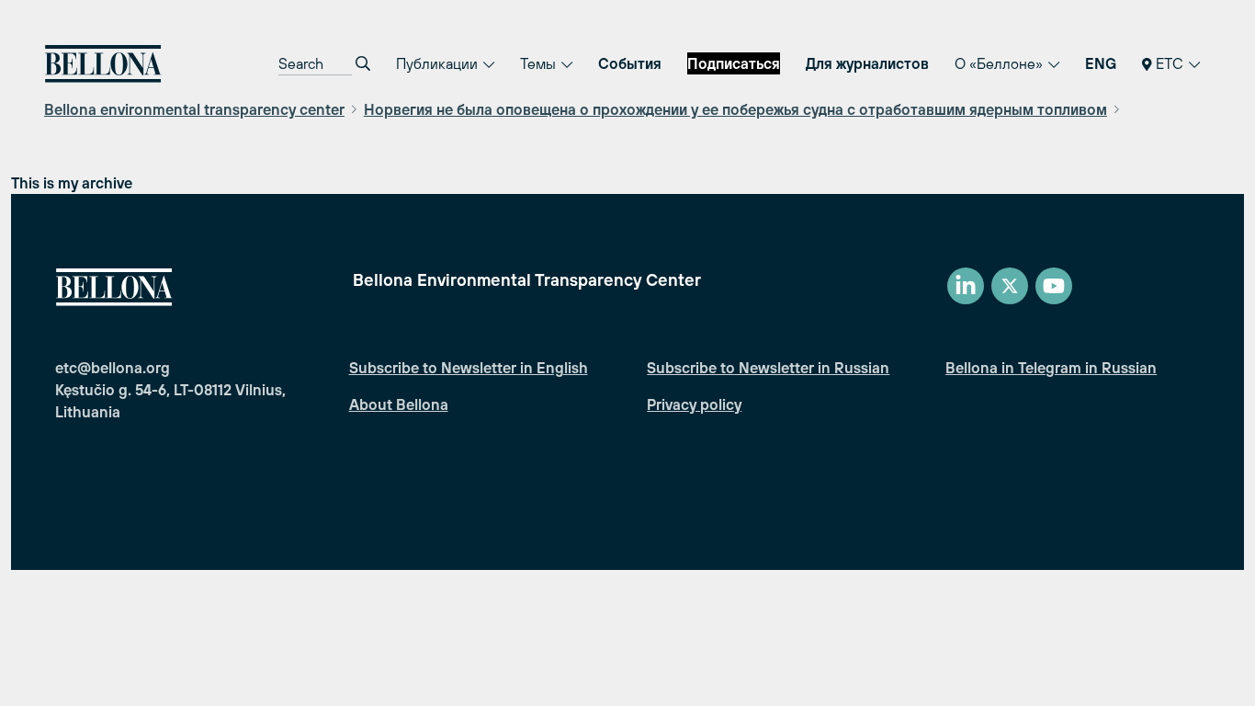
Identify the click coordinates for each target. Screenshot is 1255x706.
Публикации (438, 63)
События (629, 63)
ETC (1169, 63)
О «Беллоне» (1000, 63)
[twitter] (1009, 286)
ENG (1100, 63)
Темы (540, 63)
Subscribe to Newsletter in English (468, 367)
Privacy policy (694, 404)
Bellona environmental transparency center (194, 109)
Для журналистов (867, 63)
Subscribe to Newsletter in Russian (768, 367)
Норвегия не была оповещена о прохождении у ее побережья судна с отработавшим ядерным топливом (735, 109)
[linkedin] (965, 286)
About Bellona (398, 404)
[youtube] (1053, 286)
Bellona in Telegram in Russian (1051, 367)
